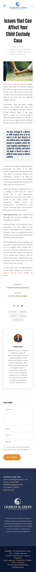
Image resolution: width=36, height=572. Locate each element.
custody (20, 52)
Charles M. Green (18, 346)
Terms (14, 562)
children (12, 52)
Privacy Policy (20, 560)
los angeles (21, 54)
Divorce (19, 49)
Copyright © (9, 551)
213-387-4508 (13, 482)
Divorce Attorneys (9, 560)
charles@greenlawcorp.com (18, 479)
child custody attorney (15, 84)
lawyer (13, 54)
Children (11, 49)
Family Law (27, 49)
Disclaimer (20, 562)
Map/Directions (9, 490)
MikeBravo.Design (18, 567)
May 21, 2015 (18, 47)
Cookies (28, 560)
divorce (27, 52)
